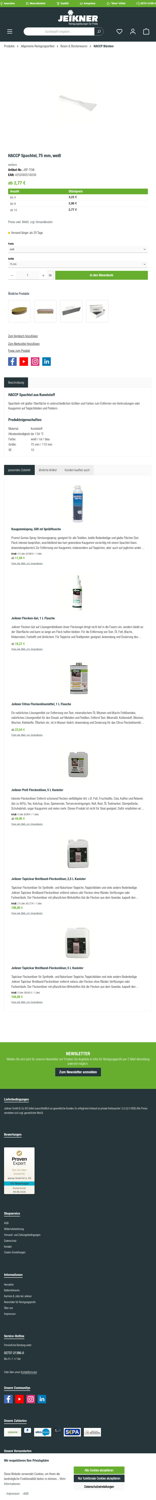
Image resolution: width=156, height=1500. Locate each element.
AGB (6, 1223)
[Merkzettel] (119, 31)
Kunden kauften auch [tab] (77, 470)
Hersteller (9, 1284)
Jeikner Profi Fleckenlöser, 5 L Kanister (37, 790)
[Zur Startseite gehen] (78, 17)
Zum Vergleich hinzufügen (23, 336)
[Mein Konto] (133, 31)
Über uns (8, 1308)
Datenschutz (10, 1240)
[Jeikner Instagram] (36, 362)
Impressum (10, 1313)
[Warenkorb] (146, 31)
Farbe (11, 243)
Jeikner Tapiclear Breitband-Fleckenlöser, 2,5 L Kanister (48, 879)
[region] (78, 103)
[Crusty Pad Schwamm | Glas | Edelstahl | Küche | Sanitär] (97, 311)
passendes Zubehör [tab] (19, 470)
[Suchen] (99, 31)
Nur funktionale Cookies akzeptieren (99, 1478)
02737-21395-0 (148, 3)
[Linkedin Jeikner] (47, 362)
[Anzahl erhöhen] (43, 275)
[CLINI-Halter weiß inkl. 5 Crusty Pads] (71, 311)
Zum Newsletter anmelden (78, 1072)
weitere (12, 164)
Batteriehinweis (12, 1290)
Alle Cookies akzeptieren (99, 1470)
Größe (11, 258)
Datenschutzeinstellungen (99, 1486)
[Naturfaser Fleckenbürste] (19, 311)
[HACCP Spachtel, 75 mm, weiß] (78, 103)
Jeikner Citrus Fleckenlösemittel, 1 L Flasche (41, 704)
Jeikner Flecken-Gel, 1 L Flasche (33, 618)
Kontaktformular (29, 1372)
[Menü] (9, 31)
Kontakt (8, 1246)
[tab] (16, 382)
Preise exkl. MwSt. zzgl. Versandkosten (30, 222)
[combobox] (59, 31)
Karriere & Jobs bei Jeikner (18, 1296)
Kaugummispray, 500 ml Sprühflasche (36, 529)
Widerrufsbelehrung (14, 1229)
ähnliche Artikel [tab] (48, 470)
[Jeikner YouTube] (25, 362)
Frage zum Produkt (19, 350)
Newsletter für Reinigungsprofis (20, 1302)
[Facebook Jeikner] (13, 362)
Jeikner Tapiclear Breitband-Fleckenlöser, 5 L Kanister (47, 968)
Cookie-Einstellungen (14, 1252)
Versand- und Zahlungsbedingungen (22, 1235)
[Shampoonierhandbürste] (45, 311)
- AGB (25, 1493)
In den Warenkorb (101, 275)
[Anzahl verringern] (12, 275)
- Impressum (12, 1493)
